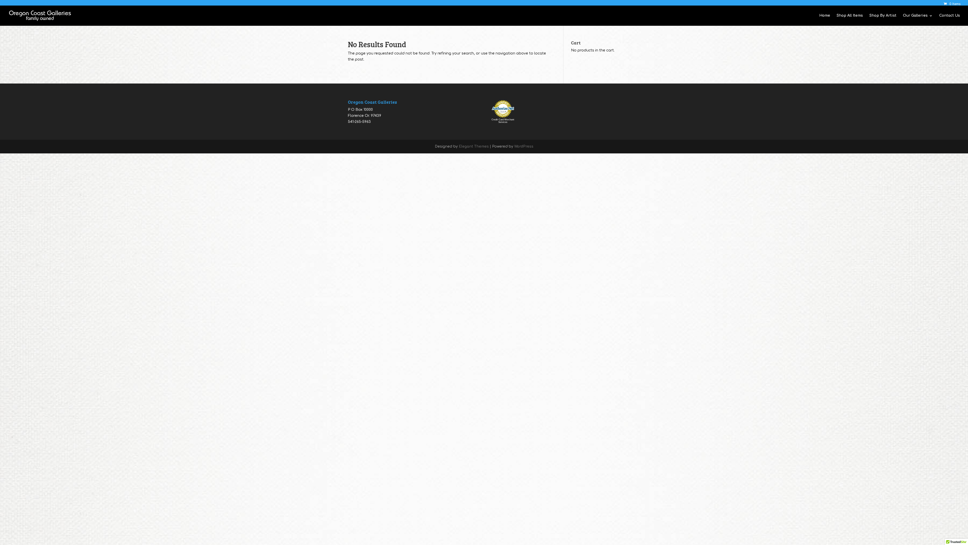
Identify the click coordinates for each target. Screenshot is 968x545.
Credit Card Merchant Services (503, 120)
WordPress (523, 146)
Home (824, 15)
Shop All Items (850, 15)
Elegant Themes (474, 146)
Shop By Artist (882, 15)
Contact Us (949, 15)
